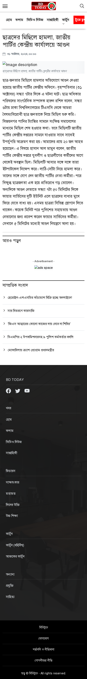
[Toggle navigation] (81, 6)
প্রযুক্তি (10, 586)
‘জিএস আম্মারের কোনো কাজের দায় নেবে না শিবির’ (39, 324)
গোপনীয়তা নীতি (43, 660)
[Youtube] (27, 391)
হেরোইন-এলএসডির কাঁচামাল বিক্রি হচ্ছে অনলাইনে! (40, 298)
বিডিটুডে (43, 627)
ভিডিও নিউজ (35, 20)
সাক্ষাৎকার (12, 482)
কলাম (19, 20)
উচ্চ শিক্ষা (12, 516)
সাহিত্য (10, 597)
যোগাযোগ (43, 638)
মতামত (11, 494)
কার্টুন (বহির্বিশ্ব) (15, 545)
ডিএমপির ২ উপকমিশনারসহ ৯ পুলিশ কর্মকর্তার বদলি (40, 337)
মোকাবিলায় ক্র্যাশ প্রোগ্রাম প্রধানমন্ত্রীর (31, 350)
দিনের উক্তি (13, 505)
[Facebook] (9, 391)
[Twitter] (18, 391)
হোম (9, 20)
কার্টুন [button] (65, 20)
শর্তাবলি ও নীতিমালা (43, 649)
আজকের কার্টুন (15, 556)
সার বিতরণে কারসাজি (21, 311)
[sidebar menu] (5, 6)
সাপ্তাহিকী (53, 20)
